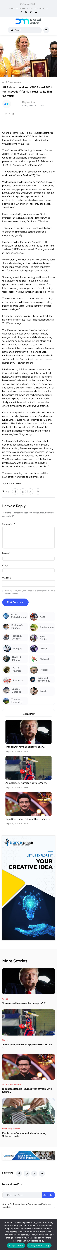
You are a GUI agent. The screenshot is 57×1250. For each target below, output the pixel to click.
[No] (53, 1234)
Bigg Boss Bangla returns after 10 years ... (27, 819)
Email (6, 565)
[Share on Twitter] (10, 114)
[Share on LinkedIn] (13, 114)
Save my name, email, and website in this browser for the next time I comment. (30, 592)
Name (6, 553)
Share (5, 491)
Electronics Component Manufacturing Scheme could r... (24, 1135)
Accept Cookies (16, 1245)
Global (5, 998)
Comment (8, 524)
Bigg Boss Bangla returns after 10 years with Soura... (27, 1090)
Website (6, 577)
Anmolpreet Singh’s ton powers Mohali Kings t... (27, 1046)
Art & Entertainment (11, 1084)
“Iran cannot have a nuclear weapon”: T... (24, 1003)
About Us (31, 8)
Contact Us (43, 8)
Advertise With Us (17, 8)
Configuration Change (39, 1245)
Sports (5, 1040)
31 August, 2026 (27, 4)
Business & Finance (11, 1128)
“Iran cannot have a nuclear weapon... (25, 747)
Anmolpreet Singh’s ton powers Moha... (26, 783)
